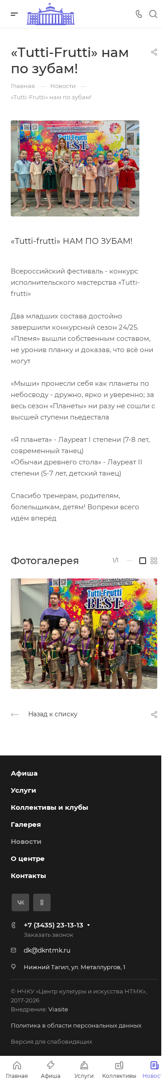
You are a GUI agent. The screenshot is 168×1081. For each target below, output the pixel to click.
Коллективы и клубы (49, 807)
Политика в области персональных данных (76, 1025)
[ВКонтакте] (20, 902)
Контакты (28, 875)
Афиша (24, 773)
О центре (28, 858)
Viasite (58, 1009)
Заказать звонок (48, 934)
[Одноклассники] (42, 902)
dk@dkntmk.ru (47, 950)
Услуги (23, 790)
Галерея (26, 824)
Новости (26, 841)
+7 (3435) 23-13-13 (53, 925)
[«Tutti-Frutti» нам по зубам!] (75, 167)
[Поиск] (153, 14)
